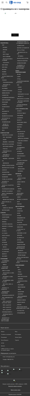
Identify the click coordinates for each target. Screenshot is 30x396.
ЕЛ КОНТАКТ (5, 251)
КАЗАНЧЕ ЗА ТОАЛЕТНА (5, 182)
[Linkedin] (15, 362)
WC (3, 160)
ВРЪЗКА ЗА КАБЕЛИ (22, 199)
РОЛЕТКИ (19, 222)
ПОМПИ (4, 71)
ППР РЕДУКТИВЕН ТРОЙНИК (7, 59)
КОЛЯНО (5, 47)
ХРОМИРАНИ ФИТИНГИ (8, 97)
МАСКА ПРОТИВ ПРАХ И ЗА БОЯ (22, 258)
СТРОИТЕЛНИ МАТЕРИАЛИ (20, 163)
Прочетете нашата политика (15, 386)
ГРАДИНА (19, 143)
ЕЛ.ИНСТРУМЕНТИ (22, 224)
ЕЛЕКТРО (3, 212)
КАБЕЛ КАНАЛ (6, 235)
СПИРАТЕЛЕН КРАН (7, 90)
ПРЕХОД (5, 49)
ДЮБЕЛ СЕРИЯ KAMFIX (21, 179)
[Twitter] (6, 362)
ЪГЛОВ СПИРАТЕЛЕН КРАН (7, 77)
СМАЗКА (19, 304)
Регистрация (18, 334)
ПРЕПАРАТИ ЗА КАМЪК (23, 98)
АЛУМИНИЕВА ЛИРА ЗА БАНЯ (8, 281)
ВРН (3, 109)
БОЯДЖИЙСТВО (21, 217)
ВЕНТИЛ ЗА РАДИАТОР (23, 47)
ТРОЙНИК (20, 278)
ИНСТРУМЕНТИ (20, 206)
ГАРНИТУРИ (5, 95)
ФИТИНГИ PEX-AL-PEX (22, 53)
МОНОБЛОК (6, 163)
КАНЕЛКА (4, 113)
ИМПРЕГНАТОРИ (22, 252)
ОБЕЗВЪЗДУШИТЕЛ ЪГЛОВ (7, 315)
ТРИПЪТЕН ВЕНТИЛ (22, 60)
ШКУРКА (19, 127)
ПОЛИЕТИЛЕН (5, 106)
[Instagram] (9, 362)
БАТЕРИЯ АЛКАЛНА (7, 224)
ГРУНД (19, 79)
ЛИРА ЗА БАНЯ (6, 270)
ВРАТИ (18, 158)
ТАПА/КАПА (6, 62)
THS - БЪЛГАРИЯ (7, 137)
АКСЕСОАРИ (5, 197)
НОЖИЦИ (19, 208)
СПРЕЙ (19, 87)
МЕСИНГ (4, 69)
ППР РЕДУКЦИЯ (6, 99)
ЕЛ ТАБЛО (4, 233)
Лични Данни (18, 337)
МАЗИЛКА (20, 171)
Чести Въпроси (4, 340)
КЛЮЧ (18, 213)
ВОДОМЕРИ (5, 128)
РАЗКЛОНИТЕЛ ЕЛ (7, 214)
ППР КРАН (4, 67)
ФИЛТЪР (4, 74)
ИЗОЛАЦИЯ (5, 102)
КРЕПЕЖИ (18, 173)
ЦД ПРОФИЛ (21, 136)
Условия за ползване (6, 334)
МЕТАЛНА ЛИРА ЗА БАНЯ (7, 285)
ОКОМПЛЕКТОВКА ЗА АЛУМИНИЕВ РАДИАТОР (22, 42)
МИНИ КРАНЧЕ (6, 93)
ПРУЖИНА (20, 56)
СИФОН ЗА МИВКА (7, 174)
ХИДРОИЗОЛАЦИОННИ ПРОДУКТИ (22, 82)
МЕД (3, 130)
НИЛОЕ (5, 247)
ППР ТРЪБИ (6, 54)
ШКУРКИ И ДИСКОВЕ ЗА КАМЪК (23, 102)
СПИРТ (19, 76)
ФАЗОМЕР (4, 256)
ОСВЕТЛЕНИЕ (5, 217)
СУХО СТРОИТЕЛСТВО (22, 108)
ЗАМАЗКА (20, 166)
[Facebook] (2, 362)
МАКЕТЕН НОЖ (21, 244)
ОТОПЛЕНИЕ (4, 258)
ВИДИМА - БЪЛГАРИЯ (8, 141)
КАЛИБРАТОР (20, 237)
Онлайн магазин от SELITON (15, 394)
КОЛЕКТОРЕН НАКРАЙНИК (5, 292)
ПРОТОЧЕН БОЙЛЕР (8, 146)
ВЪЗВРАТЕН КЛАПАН (7, 115)
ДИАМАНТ (20, 250)
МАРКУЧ (19, 120)
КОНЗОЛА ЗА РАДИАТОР (5, 288)
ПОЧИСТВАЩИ (21, 255)
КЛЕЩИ (19, 215)
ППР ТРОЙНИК (6, 56)
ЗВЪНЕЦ (4, 221)
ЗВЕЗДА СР (20, 96)
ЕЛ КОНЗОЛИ (5, 249)
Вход (16, 331)
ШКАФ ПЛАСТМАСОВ (8, 199)
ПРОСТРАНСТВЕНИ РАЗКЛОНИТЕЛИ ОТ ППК (22, 307)
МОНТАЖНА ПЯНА (22, 122)
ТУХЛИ (20, 91)
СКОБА (19, 191)
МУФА (19, 289)
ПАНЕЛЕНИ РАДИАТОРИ (4, 267)
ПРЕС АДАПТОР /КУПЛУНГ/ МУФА (7, 302)
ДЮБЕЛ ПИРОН (21, 181)
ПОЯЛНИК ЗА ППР (21, 233)
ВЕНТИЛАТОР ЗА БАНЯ (8, 167)
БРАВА (18, 129)
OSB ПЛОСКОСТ (21, 155)
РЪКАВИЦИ (20, 115)
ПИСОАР (4, 205)
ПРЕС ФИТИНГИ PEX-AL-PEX (7, 298)
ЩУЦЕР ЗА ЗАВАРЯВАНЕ (5, 125)
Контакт (3, 345)
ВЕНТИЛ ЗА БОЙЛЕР (7, 191)
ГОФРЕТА (4, 104)
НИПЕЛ (5, 264)
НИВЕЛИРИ (20, 227)
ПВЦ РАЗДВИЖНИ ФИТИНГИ (22, 297)
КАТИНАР (19, 151)
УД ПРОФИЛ (21, 133)
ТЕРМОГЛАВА (20, 45)
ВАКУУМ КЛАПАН (22, 276)
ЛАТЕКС (20, 89)
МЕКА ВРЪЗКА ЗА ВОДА (6, 202)
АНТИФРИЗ (20, 117)
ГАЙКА (19, 184)
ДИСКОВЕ (19, 235)
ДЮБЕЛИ (19, 175)
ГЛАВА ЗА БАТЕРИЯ (7, 179)
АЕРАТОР (4, 170)
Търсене (17, 340)
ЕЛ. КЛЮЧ (4, 244)
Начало (15, 34)
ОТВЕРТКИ (20, 211)
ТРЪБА (19, 271)
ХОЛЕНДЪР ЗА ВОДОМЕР (6, 85)
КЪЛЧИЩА (5, 88)
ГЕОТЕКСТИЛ (20, 310)
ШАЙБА (20, 188)
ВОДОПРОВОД (4, 43)
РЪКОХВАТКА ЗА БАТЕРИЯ (7, 152)
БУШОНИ (4, 242)
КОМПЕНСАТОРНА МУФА (22, 282)
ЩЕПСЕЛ (4, 253)
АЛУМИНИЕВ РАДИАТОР (5, 261)
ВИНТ (18, 186)
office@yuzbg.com (10, 356)
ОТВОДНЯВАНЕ (21, 312)
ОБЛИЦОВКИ (20, 153)
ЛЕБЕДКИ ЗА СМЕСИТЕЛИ (5, 155)
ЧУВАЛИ (19, 145)
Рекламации (4, 337)
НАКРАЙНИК (20, 242)
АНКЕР (19, 197)
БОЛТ (18, 201)
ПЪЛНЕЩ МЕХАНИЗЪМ (8, 188)
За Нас (2, 343)
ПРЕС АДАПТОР (7, 305)
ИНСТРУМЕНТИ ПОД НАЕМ (22, 262)
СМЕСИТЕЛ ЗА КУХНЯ (8, 144)
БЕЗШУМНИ (21, 291)
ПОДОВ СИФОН (21, 302)
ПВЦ (18, 267)
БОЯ (18, 85)
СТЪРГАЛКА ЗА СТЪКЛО (20, 230)
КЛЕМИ (4, 240)
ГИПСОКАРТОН (21, 131)
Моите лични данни (15, 389)
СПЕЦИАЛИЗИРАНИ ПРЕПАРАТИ (21, 105)
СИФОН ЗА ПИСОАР (8, 207)
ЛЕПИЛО (19, 110)
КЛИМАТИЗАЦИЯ (21, 63)
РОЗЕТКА (5, 148)
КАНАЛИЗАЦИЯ (20, 265)
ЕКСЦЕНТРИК (5, 172)
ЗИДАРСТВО (20, 220)
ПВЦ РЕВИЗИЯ (21, 287)
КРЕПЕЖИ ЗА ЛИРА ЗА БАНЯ (7, 277)
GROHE (4, 139)
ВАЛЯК (19, 74)
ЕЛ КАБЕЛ (4, 219)
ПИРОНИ (19, 204)
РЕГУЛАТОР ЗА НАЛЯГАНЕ (5, 119)
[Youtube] (12, 362)
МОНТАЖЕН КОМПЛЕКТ (19, 194)
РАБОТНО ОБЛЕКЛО (22, 160)
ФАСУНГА (4, 237)
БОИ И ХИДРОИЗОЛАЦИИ (21, 71)
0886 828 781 (10, 359)
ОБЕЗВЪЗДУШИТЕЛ (7, 311)
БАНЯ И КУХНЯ (5, 132)
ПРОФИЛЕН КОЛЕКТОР (8, 295)
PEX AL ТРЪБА (21, 50)
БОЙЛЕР (4, 228)
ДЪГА (4, 52)
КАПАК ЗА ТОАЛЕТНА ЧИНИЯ (7, 186)
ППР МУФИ (5, 64)
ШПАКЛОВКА (21, 168)
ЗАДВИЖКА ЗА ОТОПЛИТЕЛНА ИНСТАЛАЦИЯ (20, 67)
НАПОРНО (20, 294)
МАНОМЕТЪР (5, 111)
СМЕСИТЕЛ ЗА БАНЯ (7, 135)
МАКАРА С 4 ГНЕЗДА (7, 226)
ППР (3, 45)
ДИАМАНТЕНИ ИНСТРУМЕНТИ (20, 247)
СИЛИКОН (19, 124)
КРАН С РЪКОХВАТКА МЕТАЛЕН (7, 194)
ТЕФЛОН (4, 80)
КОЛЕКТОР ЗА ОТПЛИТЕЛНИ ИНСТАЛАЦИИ (5, 319)
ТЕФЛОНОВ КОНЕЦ (8, 82)
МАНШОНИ (5, 176)
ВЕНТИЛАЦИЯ (5, 210)
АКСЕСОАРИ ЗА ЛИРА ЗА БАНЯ (8, 273)
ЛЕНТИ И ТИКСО (21, 113)
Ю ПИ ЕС (4, 230)
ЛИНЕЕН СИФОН (21, 300)
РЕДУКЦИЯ (21, 284)
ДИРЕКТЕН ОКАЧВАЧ (23, 138)
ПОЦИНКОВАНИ (6, 122)
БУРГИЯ (19, 240)
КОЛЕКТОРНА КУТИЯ (22, 58)
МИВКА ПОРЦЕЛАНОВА (8, 165)
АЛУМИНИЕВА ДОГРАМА (20, 148)
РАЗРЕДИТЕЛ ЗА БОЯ (23, 94)
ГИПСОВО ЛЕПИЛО (23, 140)
